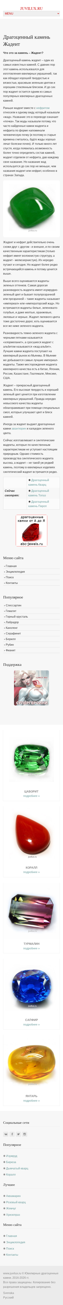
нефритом (43, 107)
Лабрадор (12, 622)
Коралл (11, 1174)
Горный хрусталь (17, 616)
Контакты (12, 582)
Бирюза (11, 1162)
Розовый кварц (16, 1202)
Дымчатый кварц (17, 1168)
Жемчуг (11, 1208)
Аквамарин (13, 1195)
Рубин (10, 644)
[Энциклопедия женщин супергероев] (31, 687)
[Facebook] (12, 1134)
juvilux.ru (31, 8)
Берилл (11, 639)
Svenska (8, 1292)
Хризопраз (13, 1214)
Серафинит (13, 633)
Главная (11, 566)
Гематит (11, 611)
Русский (8, 1297)
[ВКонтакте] (5, 1134)
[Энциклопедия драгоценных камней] (31, 530)
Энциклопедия (15, 571)
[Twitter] (18, 1134)
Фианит (10, 650)
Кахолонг (12, 627)
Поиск (10, 577)
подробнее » (31, 795)
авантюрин (19, 428)
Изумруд (11, 1155)
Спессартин (13, 605)
